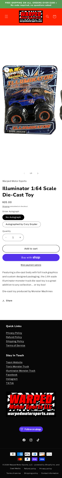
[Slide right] (37, 173)
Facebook (11, 374)
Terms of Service (15, 345)
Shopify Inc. (50, 465)
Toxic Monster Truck (17, 366)
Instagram (12, 379)
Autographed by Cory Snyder (21, 224)
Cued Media (15, 468)
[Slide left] (24, 173)
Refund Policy (14, 337)
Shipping (5, 206)
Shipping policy (31, 473)
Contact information (50, 473)
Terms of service (13, 473)
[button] (6, 16)
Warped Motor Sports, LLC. (21, 465)
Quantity (6, 231)
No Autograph (13, 217)
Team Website (14, 362)
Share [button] (9, 300)
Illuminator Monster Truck (20, 370)
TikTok (10, 383)
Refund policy (30, 468)
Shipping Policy (15, 341)
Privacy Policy (14, 333)
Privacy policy (45, 468)
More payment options (31, 265)
